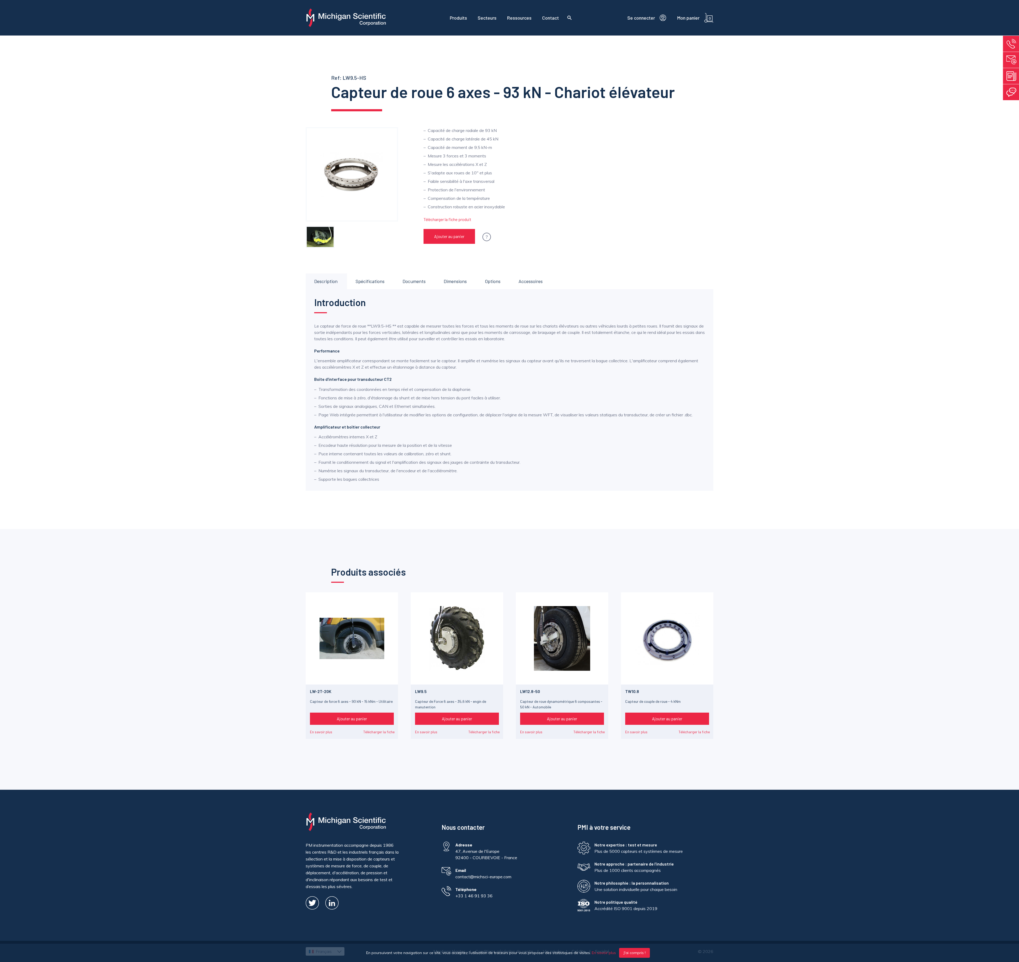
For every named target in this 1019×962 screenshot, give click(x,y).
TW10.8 (632, 691)
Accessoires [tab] (531, 281)
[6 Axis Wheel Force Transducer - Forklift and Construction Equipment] (320, 237)
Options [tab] (492, 281)
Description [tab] (326, 281)
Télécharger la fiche (379, 732)
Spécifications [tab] (370, 281)
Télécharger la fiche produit (447, 219)
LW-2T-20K (320, 691)
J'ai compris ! (634, 952)
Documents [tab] (414, 281)
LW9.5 (421, 691)
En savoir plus (321, 732)
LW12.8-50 (530, 691)
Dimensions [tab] (455, 281)
